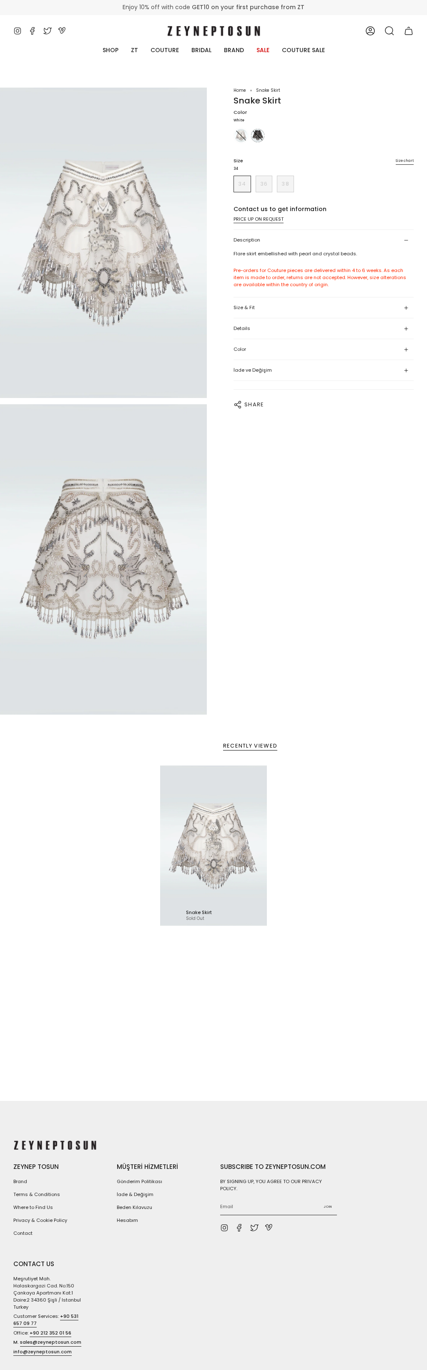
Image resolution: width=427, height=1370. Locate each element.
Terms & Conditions (36, 1194)
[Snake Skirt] (213, 846)
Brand (20, 1181)
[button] (389, 31)
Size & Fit (244, 307)
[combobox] (324, 253)
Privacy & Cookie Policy (40, 1220)
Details (242, 328)
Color (240, 349)
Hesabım (127, 1220)
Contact (23, 1233)
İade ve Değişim (253, 370)
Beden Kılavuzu (134, 1207)
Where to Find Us (33, 1207)
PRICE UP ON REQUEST (259, 219)
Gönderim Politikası (139, 1181)
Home (240, 90)
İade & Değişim (135, 1194)
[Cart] (408, 31)
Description (247, 240)
